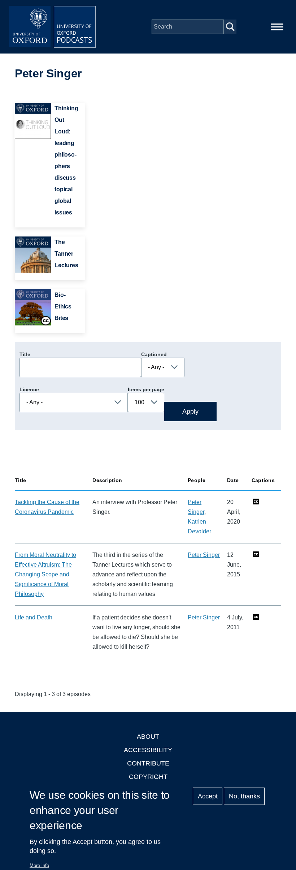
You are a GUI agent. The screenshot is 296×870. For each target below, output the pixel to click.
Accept (208, 796)
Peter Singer (204, 555)
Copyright (148, 776)
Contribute (148, 763)
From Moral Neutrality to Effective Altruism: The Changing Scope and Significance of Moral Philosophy (45, 574)
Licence (29, 389)
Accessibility (148, 750)
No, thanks (244, 796)
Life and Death (33, 617)
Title (24, 354)
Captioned (154, 354)
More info (39, 865)
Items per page (146, 389)
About (148, 736)
